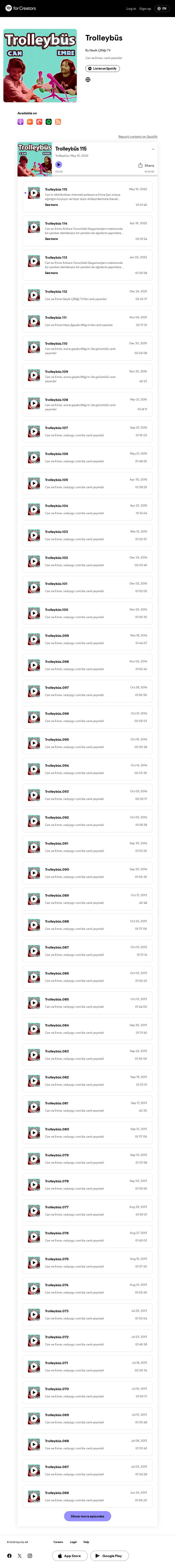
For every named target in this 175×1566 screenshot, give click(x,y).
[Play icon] (58, 164)
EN (164, 8)
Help (86, 1542)
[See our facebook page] (9, 1555)
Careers (58, 1542)
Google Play (112, 1555)
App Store (72, 1555)
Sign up (145, 8)
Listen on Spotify (104, 68)
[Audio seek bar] (105, 176)
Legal (73, 1542)
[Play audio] (153, 148)
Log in (131, 8)
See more (51, 205)
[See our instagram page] (29, 1555)
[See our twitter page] (19, 1555)
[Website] (87, 79)
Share (149, 165)
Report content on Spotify (138, 136)
